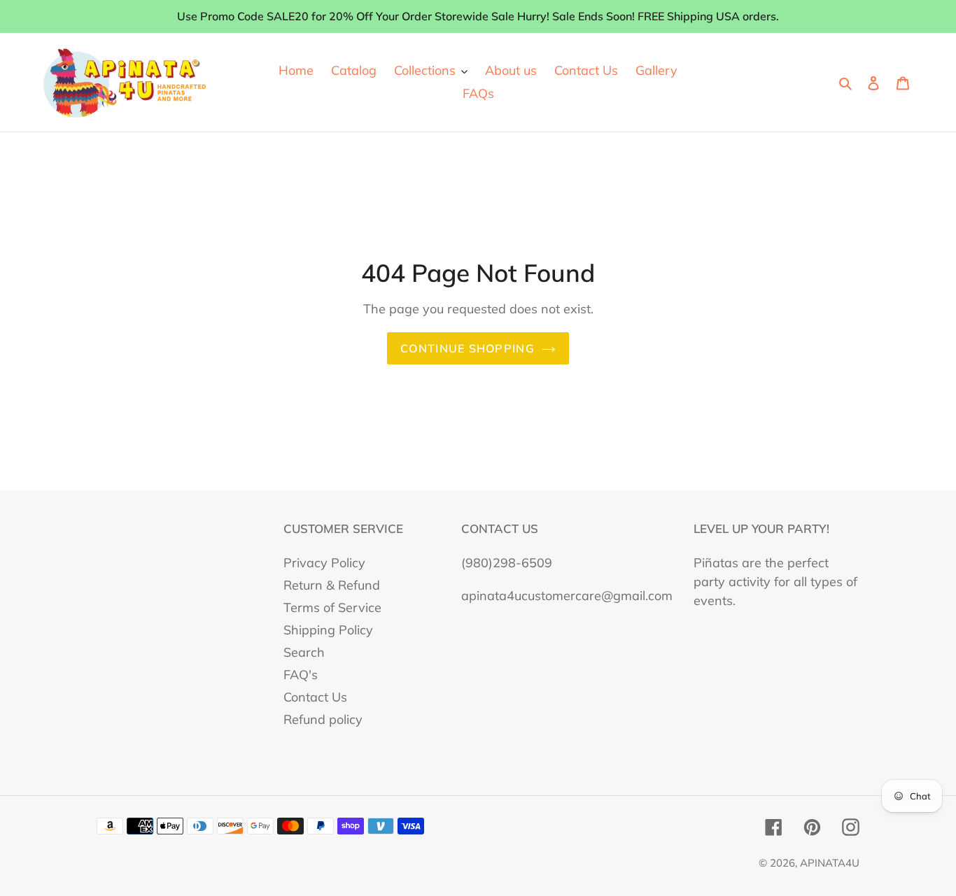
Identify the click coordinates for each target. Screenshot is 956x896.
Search (304, 652)
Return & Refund (331, 585)
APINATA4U (829, 862)
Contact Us (315, 697)
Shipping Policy (328, 630)
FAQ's (300, 675)
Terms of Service (332, 607)
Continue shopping (467, 348)
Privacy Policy (324, 563)
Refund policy (323, 719)
